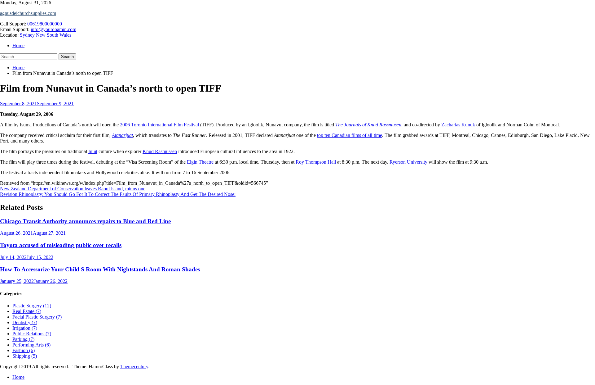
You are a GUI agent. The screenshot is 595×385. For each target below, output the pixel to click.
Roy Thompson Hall (316, 162)
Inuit (92, 151)
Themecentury (134, 366)
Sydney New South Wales (45, 35)
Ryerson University (408, 162)
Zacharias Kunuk (458, 124)
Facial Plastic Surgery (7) (37, 316)
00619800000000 (44, 23)
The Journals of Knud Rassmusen (368, 124)
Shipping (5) (24, 356)
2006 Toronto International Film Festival (159, 124)
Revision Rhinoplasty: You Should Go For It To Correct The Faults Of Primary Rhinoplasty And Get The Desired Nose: (118, 194)
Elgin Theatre (200, 162)
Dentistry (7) (24, 322)
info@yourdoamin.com (53, 29)
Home (18, 45)
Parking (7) (23, 339)
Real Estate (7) (26, 311)
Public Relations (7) (31, 333)
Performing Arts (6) (31, 344)
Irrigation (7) (24, 328)
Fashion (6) (23, 350)
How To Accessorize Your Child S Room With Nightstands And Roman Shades (100, 269)
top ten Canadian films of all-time (349, 135)
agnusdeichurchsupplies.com (28, 13)
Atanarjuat (122, 135)
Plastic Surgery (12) (31, 305)
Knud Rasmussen (160, 151)
